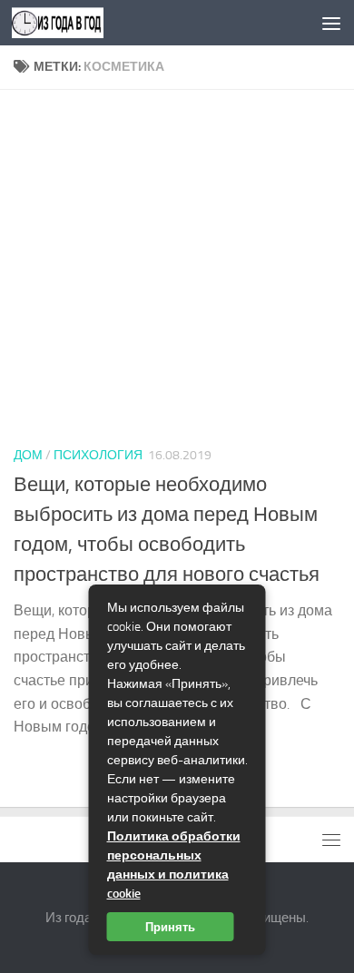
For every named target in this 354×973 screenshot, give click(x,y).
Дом (28, 455)
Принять (170, 926)
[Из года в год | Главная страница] (73, 22)
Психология (98, 455)
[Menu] (331, 22)
